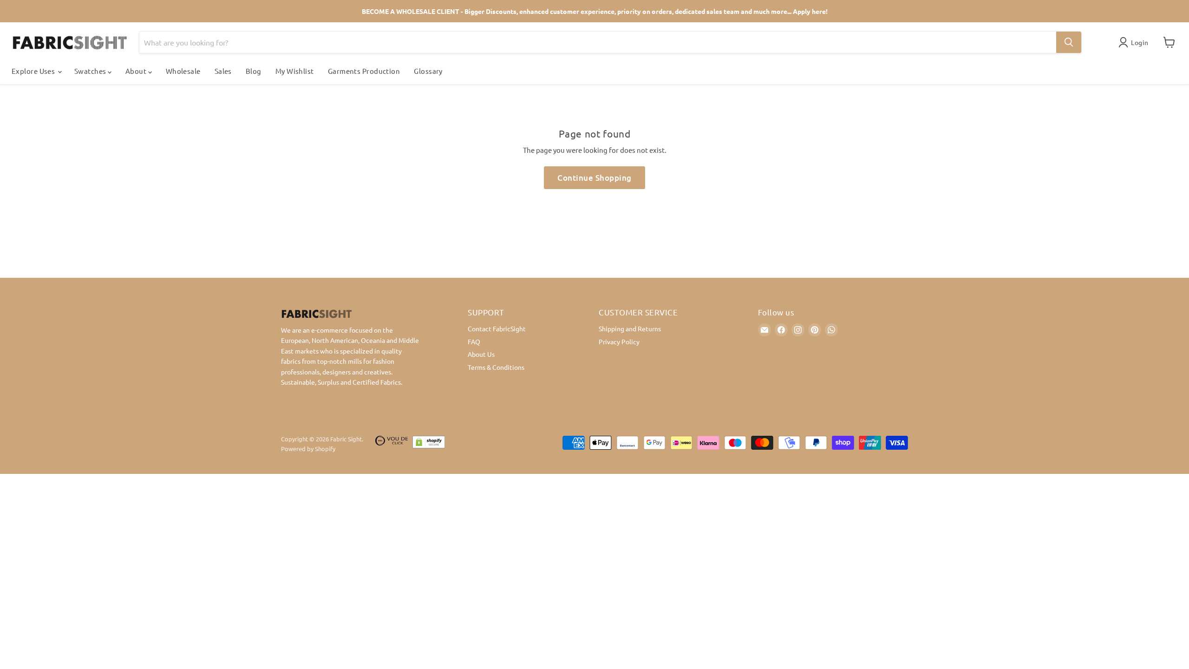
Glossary (428, 70)
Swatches (91, 70)
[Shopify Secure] (428, 444)
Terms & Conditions (496, 367)
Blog (253, 70)
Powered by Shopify (308, 449)
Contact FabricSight (497, 328)
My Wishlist (294, 70)
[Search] (1068, 42)
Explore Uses (34, 70)
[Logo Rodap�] (391, 444)
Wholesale (183, 70)
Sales (223, 70)
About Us (481, 354)
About (136, 70)
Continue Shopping (594, 177)
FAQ (474, 341)
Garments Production (364, 70)
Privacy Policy (619, 341)
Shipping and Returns (630, 328)
